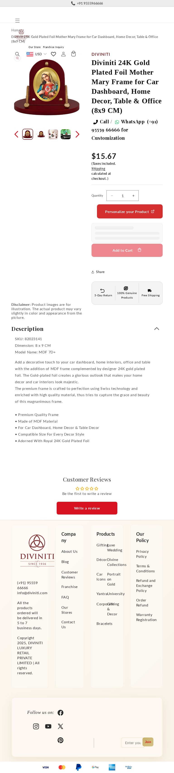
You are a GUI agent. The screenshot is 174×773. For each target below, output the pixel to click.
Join (148, 742)
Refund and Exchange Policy (146, 585)
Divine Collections (117, 562)
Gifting (103, 545)
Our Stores (66, 609)
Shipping (98, 168)
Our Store (35, 47)
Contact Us (68, 624)
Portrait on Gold (114, 579)
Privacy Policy (142, 553)
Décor (102, 559)
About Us (69, 551)
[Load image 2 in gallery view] (40, 134)
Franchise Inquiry (53, 47)
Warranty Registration (146, 617)
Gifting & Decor (113, 609)
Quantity (97, 195)
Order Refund (142, 602)
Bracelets (104, 623)
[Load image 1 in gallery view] (27, 134)
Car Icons (101, 576)
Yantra (102, 593)
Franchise (69, 586)
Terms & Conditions (145, 568)
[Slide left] (16, 134)
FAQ (65, 597)
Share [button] (100, 272)
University (116, 593)
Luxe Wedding (114, 547)
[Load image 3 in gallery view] (53, 134)
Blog (65, 561)
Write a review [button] (87, 508)
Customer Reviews (69, 574)
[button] (17, 21)
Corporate (105, 604)
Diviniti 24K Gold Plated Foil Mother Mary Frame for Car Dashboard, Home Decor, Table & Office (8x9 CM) (84, 39)
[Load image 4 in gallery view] (65, 134)
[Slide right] (77, 134)
